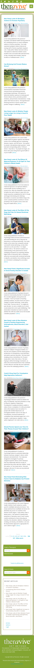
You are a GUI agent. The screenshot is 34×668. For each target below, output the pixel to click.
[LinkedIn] (9, 1)
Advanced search (8, 553)
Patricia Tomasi (17, 23)
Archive (8, 623)
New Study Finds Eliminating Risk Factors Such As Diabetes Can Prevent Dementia (16, 479)
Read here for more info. (17, 664)
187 (14, 538)
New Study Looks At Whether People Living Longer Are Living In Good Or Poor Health (16, 113)
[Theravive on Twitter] (5, 1)
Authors (8, 625)
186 (29, 536)
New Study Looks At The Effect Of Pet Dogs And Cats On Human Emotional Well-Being (16, 212)
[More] (22, 57)
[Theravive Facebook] (1, 1)
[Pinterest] (17, 1)
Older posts (19, 538)
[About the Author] (24, 23)
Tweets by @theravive (17, 563)
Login (7, 627)
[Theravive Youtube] (21, 1)
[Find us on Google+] (13, 1)
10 (25, 536)
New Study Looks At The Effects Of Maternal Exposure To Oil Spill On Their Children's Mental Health (17, 161)
